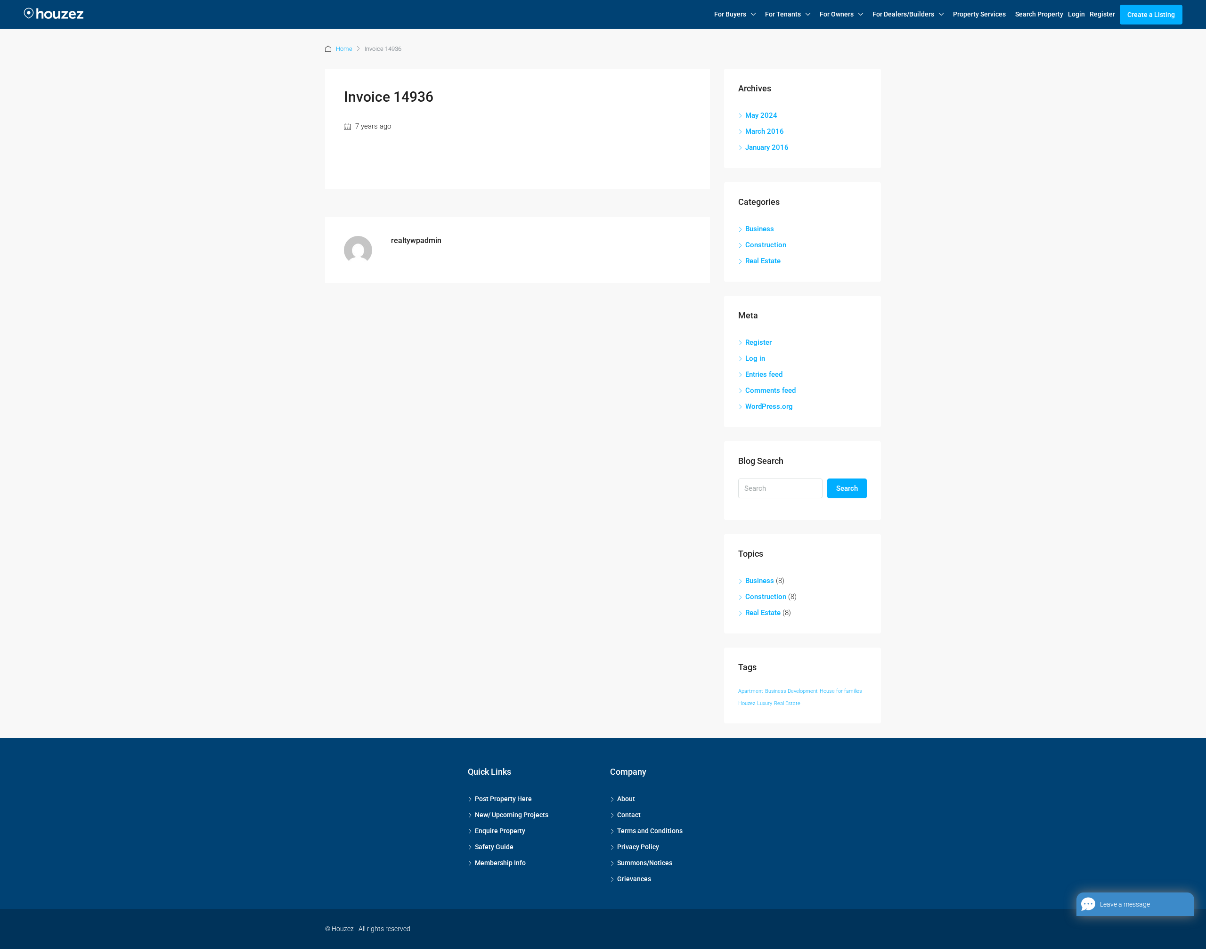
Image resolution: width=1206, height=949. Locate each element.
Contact (629, 815)
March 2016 (764, 131)
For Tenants (783, 14)
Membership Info (500, 863)
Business (759, 229)
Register (1102, 14)
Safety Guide (494, 847)
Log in (755, 358)
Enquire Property (500, 831)
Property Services (979, 14)
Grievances (634, 879)
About (626, 799)
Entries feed (763, 374)
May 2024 (761, 115)
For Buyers (730, 14)
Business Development (791, 691)
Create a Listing (1151, 14)
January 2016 (767, 147)
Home (344, 48)
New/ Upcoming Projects (511, 815)
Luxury (764, 703)
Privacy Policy (638, 847)
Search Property (1039, 14)
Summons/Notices (644, 863)
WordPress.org (769, 406)
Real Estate (763, 261)
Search (847, 488)
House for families (841, 691)
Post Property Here (503, 799)
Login (1076, 14)
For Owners (837, 14)
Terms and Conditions (650, 831)
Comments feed (770, 390)
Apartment (750, 691)
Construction (765, 245)
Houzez (746, 703)
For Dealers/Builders (903, 14)
